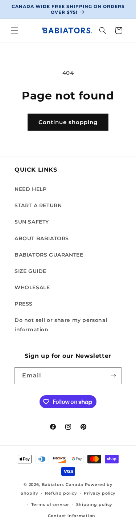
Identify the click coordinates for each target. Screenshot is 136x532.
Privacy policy (99, 493)
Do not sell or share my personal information (61, 324)
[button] (14, 30)
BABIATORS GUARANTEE (49, 254)
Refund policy (61, 493)
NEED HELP (30, 189)
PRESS (24, 303)
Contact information (71, 515)
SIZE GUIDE (30, 271)
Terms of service (50, 504)
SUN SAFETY (32, 221)
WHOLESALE (32, 287)
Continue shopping (68, 122)
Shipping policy (94, 504)
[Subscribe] (113, 375)
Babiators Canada (62, 484)
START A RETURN (38, 205)
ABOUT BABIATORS (42, 238)
